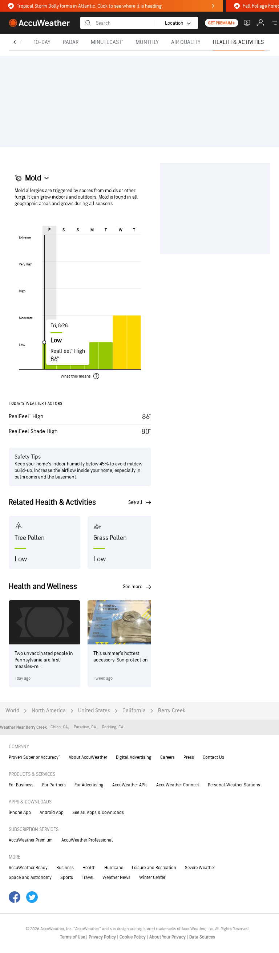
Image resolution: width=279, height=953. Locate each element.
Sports (66, 877)
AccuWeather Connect (177, 785)
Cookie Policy (133, 937)
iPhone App (20, 812)
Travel (88, 877)
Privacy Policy (103, 937)
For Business (21, 785)
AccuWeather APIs (129, 785)
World (12, 710)
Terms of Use (73, 937)
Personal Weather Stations (234, 785)
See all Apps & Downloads (98, 812)
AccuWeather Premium (31, 840)
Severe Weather (200, 868)
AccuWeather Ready (28, 868)
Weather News (116, 877)
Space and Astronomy (30, 877)
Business (65, 868)
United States (94, 710)
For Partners (54, 785)
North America (49, 710)
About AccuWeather (88, 757)
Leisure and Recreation (154, 868)
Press (188, 757)
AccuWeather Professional (87, 840)
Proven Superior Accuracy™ (34, 757)
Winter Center (152, 877)
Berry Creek (171, 710)
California (134, 710)
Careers (167, 757)
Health (89, 868)
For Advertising (89, 785)
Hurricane (113, 868)
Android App (52, 812)
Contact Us (213, 757)
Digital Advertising (133, 757)
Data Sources (202, 937)
